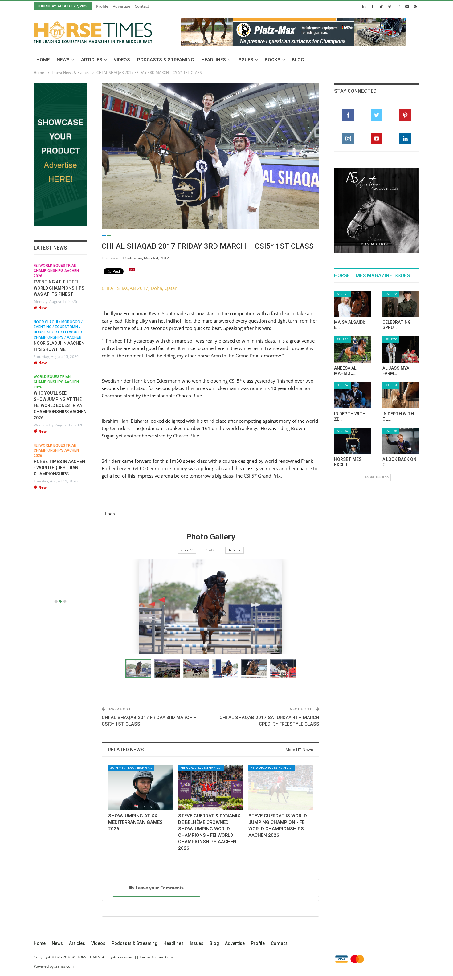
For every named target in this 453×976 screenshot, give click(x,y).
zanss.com (64, 966)
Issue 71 (342, 339)
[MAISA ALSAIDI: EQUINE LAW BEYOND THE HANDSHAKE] (352, 304)
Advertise (121, 6)
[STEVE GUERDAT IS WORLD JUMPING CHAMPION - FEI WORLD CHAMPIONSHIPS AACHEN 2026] (280, 787)
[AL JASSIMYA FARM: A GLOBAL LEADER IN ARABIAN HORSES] (401, 349)
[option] (60, 395)
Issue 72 (391, 293)
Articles (91, 60)
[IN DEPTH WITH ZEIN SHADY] (352, 395)
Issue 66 (391, 431)
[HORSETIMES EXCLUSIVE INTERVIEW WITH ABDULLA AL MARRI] (352, 441)
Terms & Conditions (156, 957)
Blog (298, 60)
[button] (168, 668)
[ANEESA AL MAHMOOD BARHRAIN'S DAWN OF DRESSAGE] (352, 349)
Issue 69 (342, 385)
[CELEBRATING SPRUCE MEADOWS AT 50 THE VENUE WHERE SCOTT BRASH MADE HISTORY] (401, 304)
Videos (122, 60)
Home (43, 60)
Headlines (213, 60)
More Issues (376, 477)
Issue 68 (391, 385)
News (63, 60)
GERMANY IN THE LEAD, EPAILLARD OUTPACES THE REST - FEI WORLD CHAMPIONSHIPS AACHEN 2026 (60, 425)
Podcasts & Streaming (165, 60)
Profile (102, 6)
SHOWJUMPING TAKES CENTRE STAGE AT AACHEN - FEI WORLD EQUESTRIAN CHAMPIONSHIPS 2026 (57, 493)
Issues (245, 60)
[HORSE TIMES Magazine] (93, 31)
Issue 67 (342, 431)
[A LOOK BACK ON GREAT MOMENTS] (401, 441)
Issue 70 (391, 339)
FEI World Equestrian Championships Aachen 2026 (56, 271)
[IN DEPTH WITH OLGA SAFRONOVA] (401, 395)
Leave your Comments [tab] (160, 888)
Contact (142, 6)
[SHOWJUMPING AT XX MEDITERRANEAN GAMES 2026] (140, 787)
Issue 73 (342, 293)
